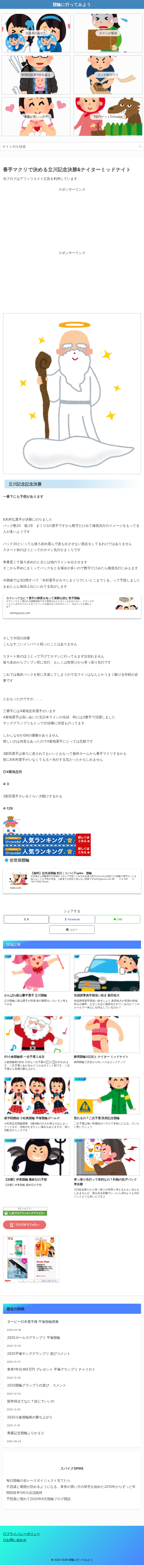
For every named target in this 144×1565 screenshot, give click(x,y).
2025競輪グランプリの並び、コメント (36, 1385)
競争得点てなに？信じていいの (30, 1401)
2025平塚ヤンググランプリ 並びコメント (38, 1353)
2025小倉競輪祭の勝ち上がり (29, 1417)
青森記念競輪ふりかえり (25, 1433)
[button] (140, 146)
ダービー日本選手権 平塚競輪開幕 (33, 1322)
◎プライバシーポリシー (21, 1534)
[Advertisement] (72, 219)
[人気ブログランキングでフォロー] (25, 1211)
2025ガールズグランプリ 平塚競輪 (33, 1338)
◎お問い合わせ (15, 1540)
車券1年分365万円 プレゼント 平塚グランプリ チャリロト (51, 1369)
